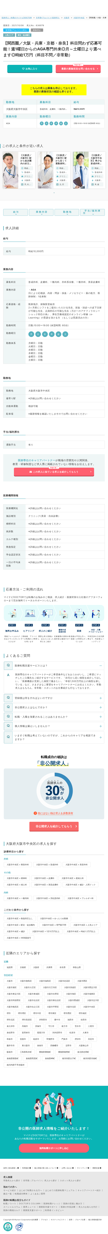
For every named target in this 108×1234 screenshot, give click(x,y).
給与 (16, 211)
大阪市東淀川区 (14, 994)
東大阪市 (26, 1045)
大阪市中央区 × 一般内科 (18, 898)
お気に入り (32, 68)
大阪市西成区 (74, 1000)
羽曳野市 (50, 1039)
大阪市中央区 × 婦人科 (17, 884)
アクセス (44, 1220)
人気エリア (9, 35)
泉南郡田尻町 (32, 1058)
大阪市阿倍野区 (14, 1000)
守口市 (51, 1026)
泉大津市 (11, 1026)
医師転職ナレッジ (51, 1204)
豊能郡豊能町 (45, 1052)
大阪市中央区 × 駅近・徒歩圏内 (21, 925)
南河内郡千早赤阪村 (15, 1065)
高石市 (91, 1039)
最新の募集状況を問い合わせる (78, 68)
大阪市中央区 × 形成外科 (47, 864)
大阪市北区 (71, 1007)
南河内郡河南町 (90, 1058)
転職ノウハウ (9, 1204)
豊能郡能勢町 (64, 1052)
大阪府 (66, 18)
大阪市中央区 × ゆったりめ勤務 (54, 918)
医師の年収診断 (68, 1207)
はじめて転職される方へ (30, 1190)
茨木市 (78, 1026)
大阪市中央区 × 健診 (16, 931)
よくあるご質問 (37, 1194)
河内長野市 (57, 1032)
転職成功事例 (21, 1194)
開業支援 (96, 1168)
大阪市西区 (82, 981)
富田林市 (26, 1032)
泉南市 (40, 1045)
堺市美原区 (27, 1019)
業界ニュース (29, 1207)
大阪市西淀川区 (90, 987)
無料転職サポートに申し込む (54, 1148)
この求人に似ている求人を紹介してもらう (55, 471)
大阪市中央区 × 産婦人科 (73, 878)
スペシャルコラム (11, 1207)
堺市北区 (11, 1019)
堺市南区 (83, 1013)
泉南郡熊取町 (13, 1058)
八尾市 (91, 1026)
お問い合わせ (67, 1168)
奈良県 (63, 967)
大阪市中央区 (79, 18)
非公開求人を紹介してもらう (54, 826)
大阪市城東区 (89, 994)
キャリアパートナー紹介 (89, 1190)
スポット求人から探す (70, 1181)
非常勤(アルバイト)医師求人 (48, 18)
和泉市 (10, 1039)
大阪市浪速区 (70, 987)
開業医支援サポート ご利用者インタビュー (43, 1210)
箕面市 (23, 1039)
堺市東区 (52, 1013)
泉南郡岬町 (50, 1058)
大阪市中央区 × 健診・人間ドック (80, 884)
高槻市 (25, 1026)
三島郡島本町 (26, 1052)
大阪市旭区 (71, 994)
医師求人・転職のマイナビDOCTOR (17, 18)
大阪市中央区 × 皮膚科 (44, 878)
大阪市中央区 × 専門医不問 (54, 925)
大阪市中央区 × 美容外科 (77, 864)
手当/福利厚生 (92, 211)
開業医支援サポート (48, 1207)
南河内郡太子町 (69, 1058)
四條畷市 (54, 1045)
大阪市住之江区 (33, 1007)
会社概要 (34, 1220)
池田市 (70, 1019)
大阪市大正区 (30, 987)
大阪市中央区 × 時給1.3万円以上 (81, 931)
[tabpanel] (19, 170)
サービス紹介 (9, 1190)
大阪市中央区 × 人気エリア (85, 925)
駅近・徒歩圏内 (24, 35)
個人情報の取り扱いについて (45, 1168)
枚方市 (65, 1026)
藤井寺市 (11, 1045)
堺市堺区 (22, 1013)
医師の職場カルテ (11, 1210)
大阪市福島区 (45, 981)
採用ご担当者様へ (10, 1168)
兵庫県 (49, 967)
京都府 (23, 967)
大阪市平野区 (53, 1007)
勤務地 (67, 211)
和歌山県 (77, 967)
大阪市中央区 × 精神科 (17, 878)
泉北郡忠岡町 (83, 1052)
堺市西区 (67, 1013)
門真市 (65, 1039)
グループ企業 (80, 1220)
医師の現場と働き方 (72, 1204)
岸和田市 (43, 1019)
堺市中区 (37, 1013)
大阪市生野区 (53, 994)
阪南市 (10, 1052)
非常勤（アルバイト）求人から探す (40, 1181)
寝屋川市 (41, 1032)
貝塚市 (38, 1026)
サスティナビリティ (58, 1220)
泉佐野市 (11, 1032)
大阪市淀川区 (93, 1000)
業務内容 (42, 211)
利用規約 (25, 1168)
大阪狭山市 (84, 1045)
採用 (70, 1220)
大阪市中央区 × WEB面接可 (19, 938)
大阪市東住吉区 (54, 1000)
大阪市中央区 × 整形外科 (18, 864)
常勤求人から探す (11, 1181)
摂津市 (78, 1039)
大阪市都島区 (26, 981)
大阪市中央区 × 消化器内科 (48, 898)
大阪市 (10, 981)
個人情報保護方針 (95, 1220)
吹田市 (84, 1019)
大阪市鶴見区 (13, 1007)
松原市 (72, 1032)
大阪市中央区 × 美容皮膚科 (46, 884)
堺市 (9, 1013)
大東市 (86, 1032)
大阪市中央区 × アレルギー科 (81, 898)
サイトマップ (82, 1168)
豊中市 (57, 1019)
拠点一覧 (7, 1194)
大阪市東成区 (34, 994)
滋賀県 (10, 967)
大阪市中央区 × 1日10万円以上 (45, 931)
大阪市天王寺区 (50, 987)
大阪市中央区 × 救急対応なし (20, 918)
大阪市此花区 (64, 981)
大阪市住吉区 (34, 1000)
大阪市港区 (12, 987)
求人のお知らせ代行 (87, 1207)
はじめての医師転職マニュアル (60, 1190)
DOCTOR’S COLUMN (29, 1204)
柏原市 (36, 1039)
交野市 (68, 1045)
